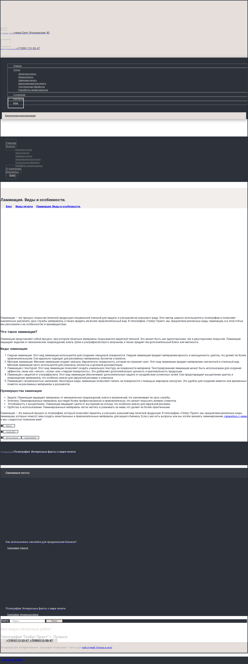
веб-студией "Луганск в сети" (97, 647)
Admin (9, 426)
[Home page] (2, 206)
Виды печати (12, 437)
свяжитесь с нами (235, 416)
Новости (24, 548)
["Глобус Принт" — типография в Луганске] (22, 21)
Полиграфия (30, 437)
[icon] (2, 425)
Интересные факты (29, 614)
